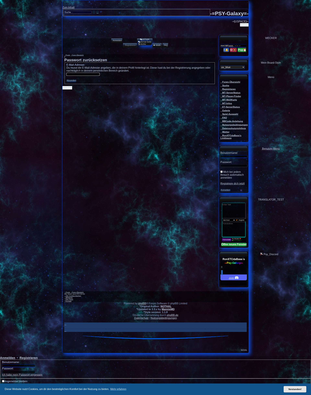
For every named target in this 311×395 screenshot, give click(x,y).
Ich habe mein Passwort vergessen (22, 374)
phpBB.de (172, 315)
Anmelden (7, 357)
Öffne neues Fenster (233, 244)
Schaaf (244, 24)
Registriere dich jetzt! (232, 183)
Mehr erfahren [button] (118, 389)
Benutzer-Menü (270, 148)
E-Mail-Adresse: (75, 64)
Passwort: (7, 368)
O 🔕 (233, 50)
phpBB (142, 303)
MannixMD (168, 309)
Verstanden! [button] (295, 389)
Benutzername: (11, 362)
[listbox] (232, 67)
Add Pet (67, 87)
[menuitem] (116, 40)
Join (232, 278)
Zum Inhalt (68, 7)
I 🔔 (226, 50)
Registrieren (29, 357)
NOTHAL (166, 306)
